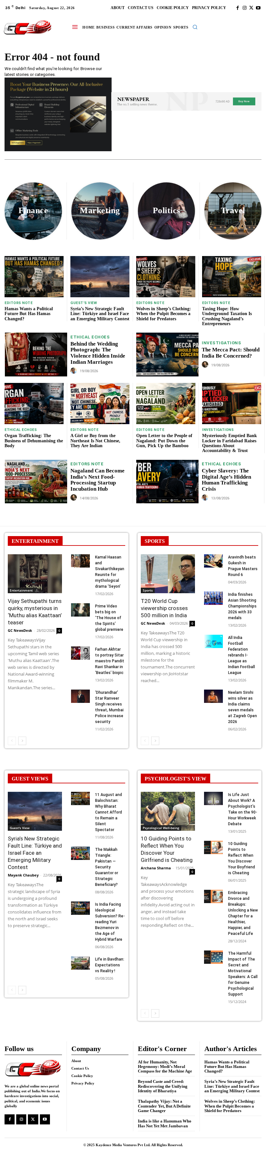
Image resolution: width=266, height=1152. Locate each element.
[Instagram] (244, 8)
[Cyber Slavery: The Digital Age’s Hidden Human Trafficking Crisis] (167, 481)
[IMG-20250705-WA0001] (58, 149)
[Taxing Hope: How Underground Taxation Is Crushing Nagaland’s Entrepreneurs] (231, 276)
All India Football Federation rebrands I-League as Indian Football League (241, 655)
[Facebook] (237, 8)
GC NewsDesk (20, 630)
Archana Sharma (156, 867)
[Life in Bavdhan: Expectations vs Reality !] (80, 963)
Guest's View (83, 303)
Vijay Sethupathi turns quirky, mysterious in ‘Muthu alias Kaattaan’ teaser (35, 612)
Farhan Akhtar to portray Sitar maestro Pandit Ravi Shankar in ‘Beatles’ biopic (109, 661)
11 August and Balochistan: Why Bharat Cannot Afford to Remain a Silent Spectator (108, 812)
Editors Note (18, 303)
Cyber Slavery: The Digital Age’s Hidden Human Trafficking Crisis (226, 480)
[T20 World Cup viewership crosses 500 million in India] (168, 573)
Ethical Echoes (90, 337)
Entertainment (21, 590)
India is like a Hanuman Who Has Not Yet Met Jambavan (164, 1123)
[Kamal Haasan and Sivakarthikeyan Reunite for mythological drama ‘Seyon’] (80, 561)
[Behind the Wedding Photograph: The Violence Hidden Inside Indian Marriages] (36, 354)
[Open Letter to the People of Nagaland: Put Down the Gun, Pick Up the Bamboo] (165, 403)
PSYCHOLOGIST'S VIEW (175, 778)
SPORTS (155, 541)
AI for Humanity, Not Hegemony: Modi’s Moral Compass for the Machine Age (165, 1067)
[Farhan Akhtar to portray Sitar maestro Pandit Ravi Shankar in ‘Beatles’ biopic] (80, 653)
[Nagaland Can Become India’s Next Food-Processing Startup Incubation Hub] (36, 481)
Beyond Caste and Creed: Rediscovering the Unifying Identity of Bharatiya (162, 1086)
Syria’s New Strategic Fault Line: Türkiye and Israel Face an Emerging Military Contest (99, 313)
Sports (148, 590)
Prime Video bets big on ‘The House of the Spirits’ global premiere (109, 618)
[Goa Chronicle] (27, 27)
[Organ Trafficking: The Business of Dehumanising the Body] (34, 403)
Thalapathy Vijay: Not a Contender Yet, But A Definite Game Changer (164, 1106)
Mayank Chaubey (23, 875)
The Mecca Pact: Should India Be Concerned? (231, 353)
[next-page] (22, 741)
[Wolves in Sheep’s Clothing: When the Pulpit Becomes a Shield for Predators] (165, 276)
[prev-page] (12, 741)
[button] (195, 27)
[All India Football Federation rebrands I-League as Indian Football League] (213, 641)
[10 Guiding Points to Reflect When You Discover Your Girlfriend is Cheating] (168, 811)
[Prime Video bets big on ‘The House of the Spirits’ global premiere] (80, 610)
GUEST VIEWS (30, 778)
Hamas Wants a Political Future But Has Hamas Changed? (29, 313)
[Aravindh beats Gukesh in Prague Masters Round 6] (213, 561)
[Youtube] (258, 8)
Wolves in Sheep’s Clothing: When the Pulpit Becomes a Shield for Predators (163, 313)
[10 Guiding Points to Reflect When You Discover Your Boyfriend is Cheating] (213, 847)
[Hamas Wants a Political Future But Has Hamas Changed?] (34, 276)
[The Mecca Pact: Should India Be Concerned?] (167, 354)
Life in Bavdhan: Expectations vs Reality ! (109, 965)
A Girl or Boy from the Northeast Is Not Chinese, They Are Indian (95, 440)
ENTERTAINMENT (35, 541)
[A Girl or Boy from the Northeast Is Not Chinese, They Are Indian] (99, 403)
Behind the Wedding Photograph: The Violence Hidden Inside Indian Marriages (97, 353)
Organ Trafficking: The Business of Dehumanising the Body (34, 440)
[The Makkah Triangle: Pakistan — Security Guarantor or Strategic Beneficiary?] (80, 853)
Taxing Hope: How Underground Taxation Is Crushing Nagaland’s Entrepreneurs (227, 316)
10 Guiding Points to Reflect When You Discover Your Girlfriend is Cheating (167, 849)
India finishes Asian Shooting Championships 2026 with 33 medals (242, 606)
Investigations (221, 343)
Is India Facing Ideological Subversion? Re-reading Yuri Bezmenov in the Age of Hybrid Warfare (110, 922)
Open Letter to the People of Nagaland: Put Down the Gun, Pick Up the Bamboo (164, 440)
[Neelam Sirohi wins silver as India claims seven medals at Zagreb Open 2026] (213, 696)
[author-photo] (74, 370)
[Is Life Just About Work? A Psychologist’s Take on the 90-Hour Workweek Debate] (213, 798)
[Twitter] (251, 8)
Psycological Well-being (161, 828)
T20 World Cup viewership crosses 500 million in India (164, 608)
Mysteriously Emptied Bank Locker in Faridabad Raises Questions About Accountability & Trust (229, 443)
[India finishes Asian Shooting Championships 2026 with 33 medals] (213, 598)
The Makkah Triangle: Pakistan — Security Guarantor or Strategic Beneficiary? (106, 867)
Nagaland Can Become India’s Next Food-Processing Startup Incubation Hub (97, 480)
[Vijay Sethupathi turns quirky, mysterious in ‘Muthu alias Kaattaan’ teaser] (35, 573)
